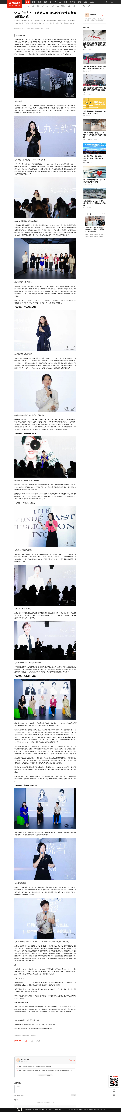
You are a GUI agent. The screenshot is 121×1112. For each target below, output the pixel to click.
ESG (79, 6)
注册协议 (86, 1109)
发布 (74, 1095)
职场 (38, 1041)
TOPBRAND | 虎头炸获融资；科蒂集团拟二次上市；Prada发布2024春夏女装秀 (94, 229)
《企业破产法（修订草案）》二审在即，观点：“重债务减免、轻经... (94, 158)
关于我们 (71, 1109)
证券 (38, 6)
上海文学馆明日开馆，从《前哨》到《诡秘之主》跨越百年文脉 (94, 135)
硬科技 (63, 6)
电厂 (89, 6)
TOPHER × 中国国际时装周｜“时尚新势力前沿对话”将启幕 (35, 1066)
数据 (74, 6)
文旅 (69, 6)
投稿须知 (91, 1109)
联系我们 (76, 1109)
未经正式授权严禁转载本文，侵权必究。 (25, 1035)
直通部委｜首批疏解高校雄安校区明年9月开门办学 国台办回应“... (94, 90)
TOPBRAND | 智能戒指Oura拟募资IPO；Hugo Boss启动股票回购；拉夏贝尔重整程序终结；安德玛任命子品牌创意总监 (46, 1071)
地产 (43, 6)
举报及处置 (102, 1109)
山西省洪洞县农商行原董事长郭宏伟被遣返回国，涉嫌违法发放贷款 (94, 45)
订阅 (72, 1060)
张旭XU (85, 184)
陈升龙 (85, 49)
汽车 (48, 6)
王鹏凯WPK (89, 139)
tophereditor (17, 28)
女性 (26, 1041)
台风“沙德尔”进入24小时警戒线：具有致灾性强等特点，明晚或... (94, 203)
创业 (32, 1041)
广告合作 (81, 1109)
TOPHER (18, 1041)
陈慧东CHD (86, 163)
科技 (28, 6)
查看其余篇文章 (44, 1075)
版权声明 (96, 1109)
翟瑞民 (85, 94)
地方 (57, 6)
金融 (33, 6)
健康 (52, 6)
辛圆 (84, 116)
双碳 (84, 6)
